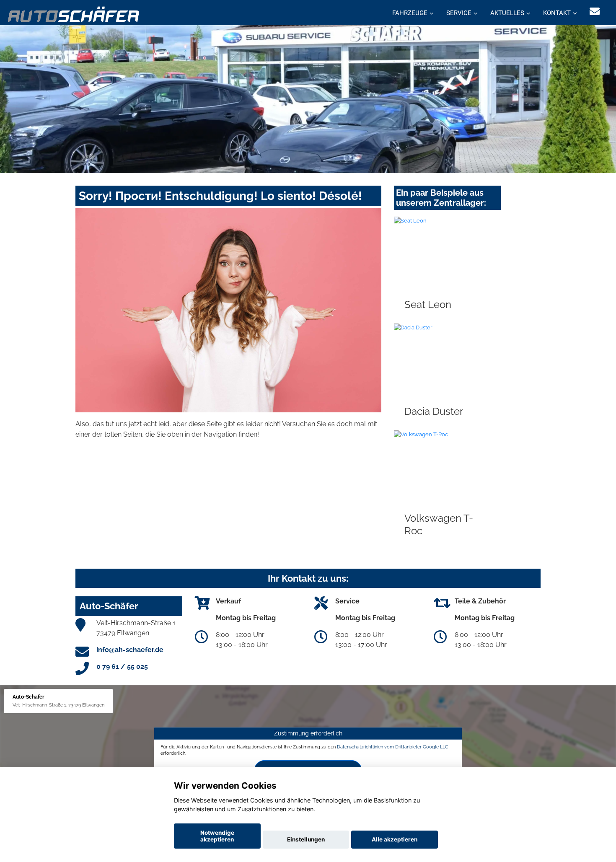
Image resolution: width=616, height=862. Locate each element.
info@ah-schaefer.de (129, 650)
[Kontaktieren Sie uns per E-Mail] (595, 11)
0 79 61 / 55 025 (122, 666)
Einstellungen (306, 839)
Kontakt (557, 13)
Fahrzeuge (409, 13)
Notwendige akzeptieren (217, 836)
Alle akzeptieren (394, 839)
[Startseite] (74, 13)
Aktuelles (507, 13)
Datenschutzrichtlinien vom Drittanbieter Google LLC (392, 746)
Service (458, 13)
